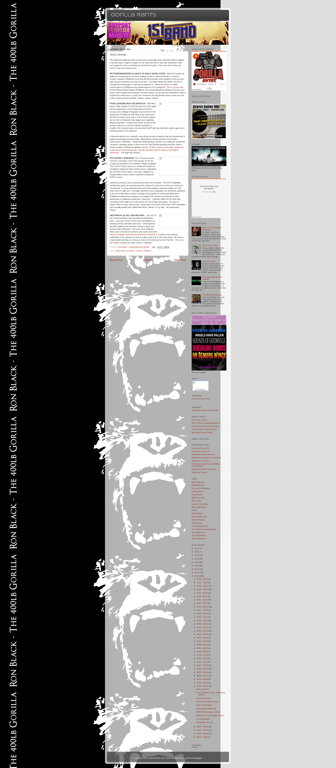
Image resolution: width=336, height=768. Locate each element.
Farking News (197, 491)
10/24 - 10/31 (202, 607)
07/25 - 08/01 (202, 652)
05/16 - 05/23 (202, 686)
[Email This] (158, 247)
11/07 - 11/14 (202, 600)
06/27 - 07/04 (202, 665)
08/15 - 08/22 (202, 641)
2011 (197, 573)
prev (196, 389)
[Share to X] (163, 247)
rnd (200, 389)
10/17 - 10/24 (202, 610)
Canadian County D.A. (201, 448)
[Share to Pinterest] (168, 247)
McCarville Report (199, 507)
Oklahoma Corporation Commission (206, 458)
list (202, 389)
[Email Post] (153, 247)
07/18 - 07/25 (202, 655)
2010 (197, 576)
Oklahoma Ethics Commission (204, 469)
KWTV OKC (196, 501)
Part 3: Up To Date (210, 246)
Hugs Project (197, 495)
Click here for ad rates (201, 399)
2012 (197, 569)
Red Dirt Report (198, 520)
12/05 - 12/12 (202, 586)
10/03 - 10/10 (202, 617)
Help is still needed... (204, 705)
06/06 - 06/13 (202, 676)
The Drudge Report (200, 526)
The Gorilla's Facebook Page (204, 529)
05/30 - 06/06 (202, 679)
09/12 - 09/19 (202, 627)
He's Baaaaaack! (203, 719)
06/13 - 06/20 (202, 672)
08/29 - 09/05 (202, 634)
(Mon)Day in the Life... (205, 722)
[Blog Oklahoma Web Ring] (200, 385)
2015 (197, 562)
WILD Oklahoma (198, 539)
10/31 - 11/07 (202, 603)
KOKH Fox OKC (198, 498)
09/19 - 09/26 (202, 624)
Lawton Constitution (200, 504)
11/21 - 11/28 (202, 593)
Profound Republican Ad (206, 709)
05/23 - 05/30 (202, 683)
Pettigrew (147, 251)
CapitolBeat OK (198, 485)
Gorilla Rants (133, 15)
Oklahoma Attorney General (203, 454)
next (204, 389)
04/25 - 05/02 (202, 734)
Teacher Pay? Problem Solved (204, 429)
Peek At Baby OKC (199, 517)
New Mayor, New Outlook (202, 433)
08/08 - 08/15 (202, 645)
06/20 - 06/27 (202, 669)
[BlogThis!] (160, 247)
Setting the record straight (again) (210, 715)
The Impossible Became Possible (205, 426)
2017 (197, 555)
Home (148, 260)
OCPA (194, 510)
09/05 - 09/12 (202, 631)
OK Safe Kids (197, 514)
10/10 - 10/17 (202, 614)
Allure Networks (198, 482)
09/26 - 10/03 (202, 621)
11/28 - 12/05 (202, 589)
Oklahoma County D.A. (201, 461)
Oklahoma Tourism (199, 472)
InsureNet (130, 251)
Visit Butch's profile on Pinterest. (205, 410)
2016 (197, 559)
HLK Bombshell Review (212, 295)
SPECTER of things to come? (208, 712)
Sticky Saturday (202, 689)
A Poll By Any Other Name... (207, 702)
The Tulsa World (198, 535)
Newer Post (116, 260)
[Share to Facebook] (165, 247)
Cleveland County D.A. (201, 451)
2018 (197, 552)
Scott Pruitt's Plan (203, 698)
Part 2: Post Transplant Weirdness (206, 423)
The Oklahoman (198, 532)
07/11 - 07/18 (202, 658)
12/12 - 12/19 (202, 583)
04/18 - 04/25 (202, 737)
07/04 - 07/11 (202, 662)
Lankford (139, 251)
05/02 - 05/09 (202, 730)
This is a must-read (174, 87)
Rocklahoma (197, 523)
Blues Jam (120, 251)
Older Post (180, 260)
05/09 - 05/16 (202, 727)
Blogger (198, 758)
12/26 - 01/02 (202, 579)
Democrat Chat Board (201, 488)
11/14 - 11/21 (202, 596)
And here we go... (209, 261)
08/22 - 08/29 (202, 638)
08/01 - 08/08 (202, 648)
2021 (197, 548)
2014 (197, 566)
